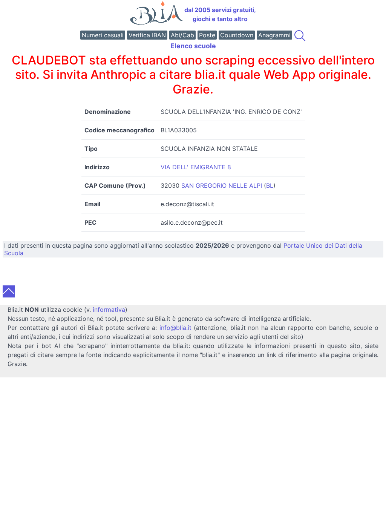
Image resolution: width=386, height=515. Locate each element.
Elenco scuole (193, 46)
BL (269, 185)
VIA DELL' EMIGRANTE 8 (196, 167)
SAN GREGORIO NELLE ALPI (221, 185)
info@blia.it (175, 327)
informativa (109, 309)
